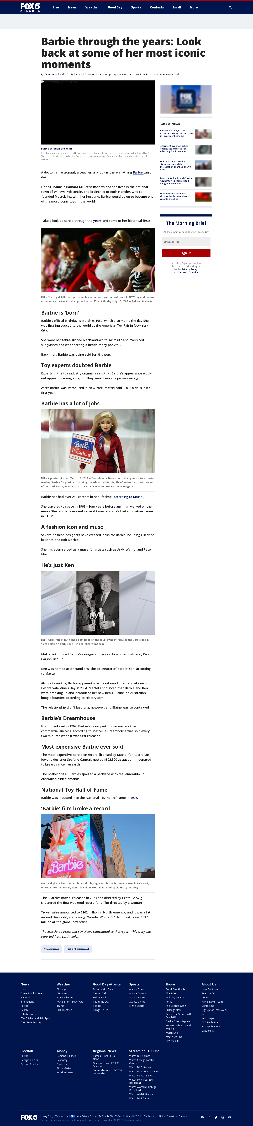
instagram (223, 1117)
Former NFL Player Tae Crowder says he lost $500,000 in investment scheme (176, 133)
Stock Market (64, 1068)
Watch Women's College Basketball (142, 1088)
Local (23, 989)
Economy (62, 1060)
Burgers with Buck (103, 989)
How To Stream (210, 989)
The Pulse (171, 993)
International (27, 1001)
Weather (63, 984)
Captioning (208, 1030)
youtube (202, 1117)
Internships (208, 1018)
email (230, 1117)
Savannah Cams (66, 997)
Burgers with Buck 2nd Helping (178, 1027)
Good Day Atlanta (107, 984)
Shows (170, 984)
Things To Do (100, 1010)
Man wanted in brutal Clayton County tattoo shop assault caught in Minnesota (176, 181)
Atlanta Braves (137, 989)
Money (62, 1051)
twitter (216, 1117)
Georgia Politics (29, 1060)
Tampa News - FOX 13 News (105, 1057)
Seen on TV (208, 993)
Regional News (104, 1051)
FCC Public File (210, 1022)
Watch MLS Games (140, 1098)
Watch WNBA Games (141, 1094)
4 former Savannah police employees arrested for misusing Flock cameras (174, 148)
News (24, 984)
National (25, 997)
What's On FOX (174, 1036)
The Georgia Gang (176, 1005)
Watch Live (172, 1032)
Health (24, 1010)
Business (62, 1064)
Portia (169, 1001)
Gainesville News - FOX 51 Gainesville (107, 1072)
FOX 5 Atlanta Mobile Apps (35, 1018)
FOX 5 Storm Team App (70, 1001)
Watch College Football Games (142, 1061)
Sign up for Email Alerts (215, 1010)
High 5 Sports (136, 1005)
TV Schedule (172, 1041)
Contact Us (208, 1005)
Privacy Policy (190, 269)
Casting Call (99, 993)
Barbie (138, 172)
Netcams (62, 993)
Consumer (90, 74)
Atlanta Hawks (137, 997)
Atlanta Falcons (137, 993)
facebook (209, 1117)
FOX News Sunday (30, 1022)
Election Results (29, 1064)
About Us (209, 984)
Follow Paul (99, 997)
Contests (207, 997)
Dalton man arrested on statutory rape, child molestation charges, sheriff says (175, 165)
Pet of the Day (101, 1001)
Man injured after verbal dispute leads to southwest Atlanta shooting (174, 196)
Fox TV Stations (74, 74)
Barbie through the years (56, 148)
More (194, 7)
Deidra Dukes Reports (178, 1021)
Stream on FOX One (144, 1051)
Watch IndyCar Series (141, 1075)
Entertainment (77, 949)
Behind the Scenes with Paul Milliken (179, 1015)
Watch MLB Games (140, 1067)
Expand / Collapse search (230, 7)
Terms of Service (188, 272)
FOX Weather (64, 1010)
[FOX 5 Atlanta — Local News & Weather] (31, 7)
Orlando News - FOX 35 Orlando (106, 1064)
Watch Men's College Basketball (141, 1081)
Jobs (204, 1014)
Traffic (60, 1005)
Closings (61, 989)
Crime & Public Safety (32, 993)
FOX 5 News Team (212, 1001)
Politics (24, 1005)
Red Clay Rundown (176, 997)
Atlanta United (137, 1001)
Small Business (65, 1072)
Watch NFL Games (139, 1055)
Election (26, 1051)
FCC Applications (211, 1026)
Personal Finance (66, 1055)
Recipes (97, 1005)
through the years (88, 221)
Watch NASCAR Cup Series (144, 1071)
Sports (134, 984)
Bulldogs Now (173, 1010)
